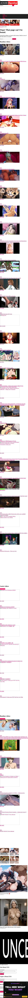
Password (2, 972)
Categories (5, 15)
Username (2, 969)
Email (1, 971)
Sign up (2, 973)
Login (2, 981)
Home (4, 14)
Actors (4, 18)
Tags (4, 16)
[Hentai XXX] (9, 4)
